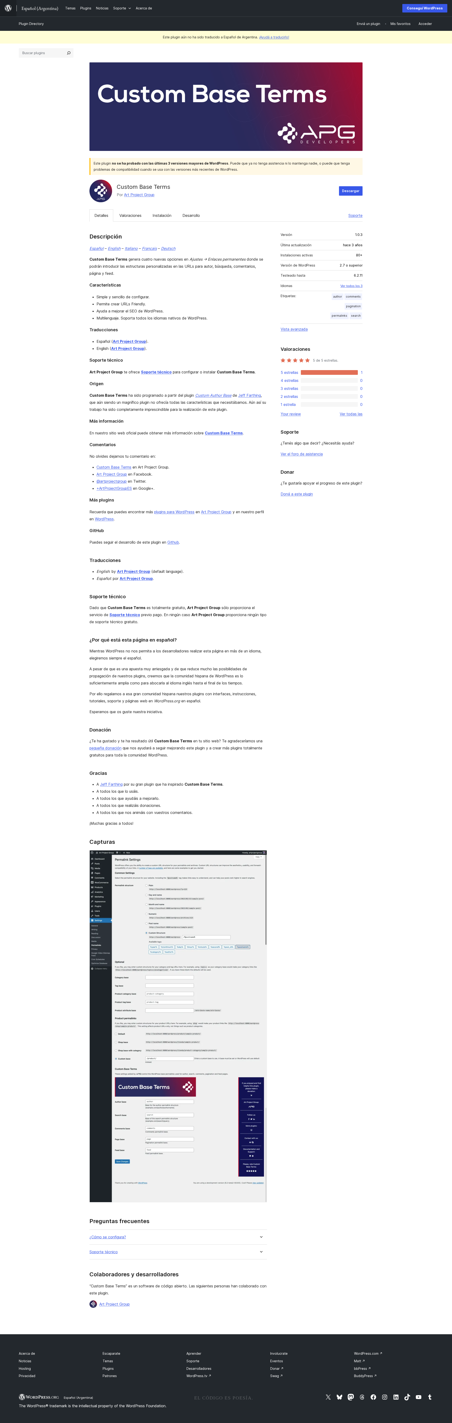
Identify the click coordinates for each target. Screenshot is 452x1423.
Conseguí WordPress (425, 8)
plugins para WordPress (174, 511)
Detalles (101, 215)
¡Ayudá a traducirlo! (274, 37)
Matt (359, 1361)
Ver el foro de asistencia (302, 454)
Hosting (25, 1368)
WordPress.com (368, 1353)
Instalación (162, 215)
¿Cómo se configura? (107, 1237)
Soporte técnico (103, 1252)
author (337, 296)
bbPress (362, 1368)
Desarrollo (191, 215)
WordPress (104, 519)
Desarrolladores (198, 1368)
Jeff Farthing (249, 395)
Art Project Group (139, 194)
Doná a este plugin (297, 494)
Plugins (108, 1368)
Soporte (355, 215)
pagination (353, 306)
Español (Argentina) (78, 1397)
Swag (276, 1376)
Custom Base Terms (114, 467)
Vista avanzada (294, 329)
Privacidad (27, 1376)
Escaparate (111, 1353)
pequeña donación (105, 748)
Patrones (110, 1376)
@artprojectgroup (112, 481)
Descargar (350, 191)
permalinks (339, 315)
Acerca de (27, 1353)
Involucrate (279, 1353)
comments (353, 296)
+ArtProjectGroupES (114, 488)
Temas (108, 1361)
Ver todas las (351, 414)
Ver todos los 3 (351, 286)
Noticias (25, 1361)
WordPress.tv (198, 1376)
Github (173, 542)
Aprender (193, 1353)
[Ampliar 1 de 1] (260, 856)
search (356, 315)
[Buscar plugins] (68, 53)
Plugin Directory (31, 24)
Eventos (276, 1361)
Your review (291, 414)
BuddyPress (365, 1376)
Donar (277, 1368)
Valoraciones (130, 215)
